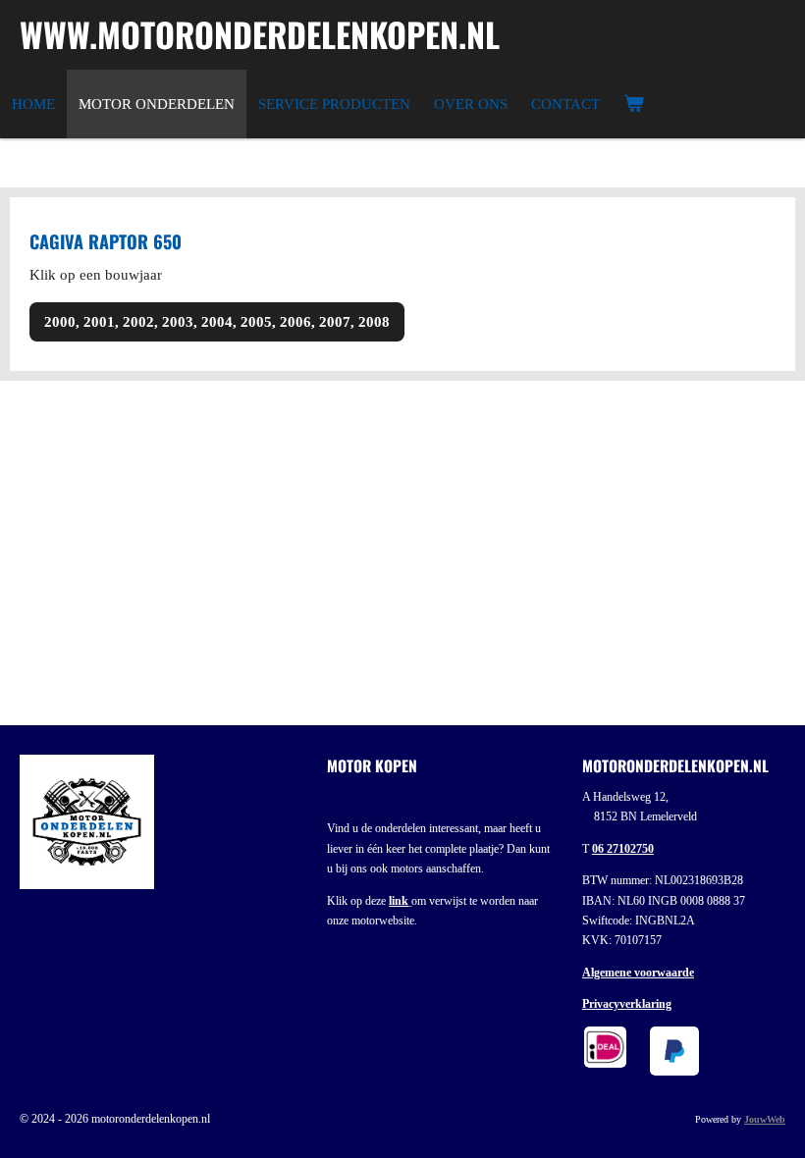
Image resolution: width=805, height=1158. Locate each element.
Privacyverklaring (626, 1004)
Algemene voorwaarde (638, 972)
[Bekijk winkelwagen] (634, 104)
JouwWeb (764, 1119)
